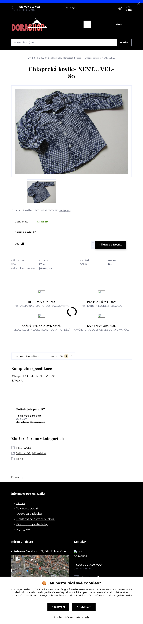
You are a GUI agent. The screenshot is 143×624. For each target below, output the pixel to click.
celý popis (64, 210)
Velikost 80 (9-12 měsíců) (61, 58)
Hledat (124, 42)
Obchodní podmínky (32, 524)
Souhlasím (84, 607)
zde (87, 617)
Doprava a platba (29, 513)
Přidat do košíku (110, 244)
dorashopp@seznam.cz (30, 422)
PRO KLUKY (41, 58)
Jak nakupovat (27, 508)
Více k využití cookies (120, 595)
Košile (78, 58)
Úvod (30, 58)
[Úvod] (29, 24)
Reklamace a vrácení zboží (35, 519)
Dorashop (17, 477)
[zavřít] (138, 3)
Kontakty (23, 529)
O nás (20, 503)
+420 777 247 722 (28, 6)
